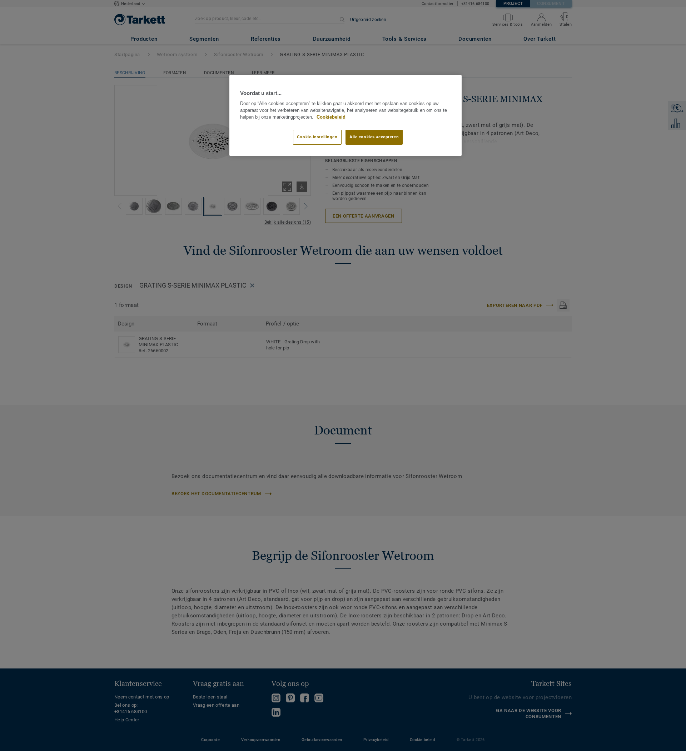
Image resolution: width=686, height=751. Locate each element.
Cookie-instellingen (317, 137)
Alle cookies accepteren (374, 137)
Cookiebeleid (331, 117)
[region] (345, 115)
